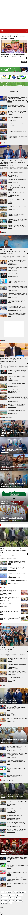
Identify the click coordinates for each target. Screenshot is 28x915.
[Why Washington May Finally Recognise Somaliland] (3, 660)
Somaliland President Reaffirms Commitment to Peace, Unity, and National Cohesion (16, 119)
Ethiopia (2, 546)
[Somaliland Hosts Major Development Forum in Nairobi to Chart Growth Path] (24, 605)
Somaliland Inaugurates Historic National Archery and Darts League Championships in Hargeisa (17, 872)
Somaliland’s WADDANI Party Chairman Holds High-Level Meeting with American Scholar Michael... (17, 679)
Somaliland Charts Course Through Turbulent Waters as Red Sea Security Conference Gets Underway (14, 93)
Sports (8, 880)
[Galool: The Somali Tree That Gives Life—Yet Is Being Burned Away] (3, 208)
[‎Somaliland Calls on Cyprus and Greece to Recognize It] (3, 125)
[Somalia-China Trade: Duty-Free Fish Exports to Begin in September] (3, 301)
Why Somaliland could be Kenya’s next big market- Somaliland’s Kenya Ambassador (10, 617)
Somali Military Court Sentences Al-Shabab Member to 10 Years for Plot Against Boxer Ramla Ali (17, 858)
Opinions (2, 114)
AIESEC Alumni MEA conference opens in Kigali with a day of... (14, 648)
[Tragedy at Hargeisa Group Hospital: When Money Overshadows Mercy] (3, 391)
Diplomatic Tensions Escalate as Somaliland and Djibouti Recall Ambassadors (17, 774)
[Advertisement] (14, 15)
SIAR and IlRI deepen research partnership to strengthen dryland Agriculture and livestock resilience (17, 810)
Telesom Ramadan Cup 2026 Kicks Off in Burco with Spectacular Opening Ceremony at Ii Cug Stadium (17, 865)
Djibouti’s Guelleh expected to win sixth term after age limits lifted (13, 740)
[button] (2, 31)
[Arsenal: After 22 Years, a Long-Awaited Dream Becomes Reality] (14, 846)
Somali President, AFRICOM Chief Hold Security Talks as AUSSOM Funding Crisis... (18, 672)
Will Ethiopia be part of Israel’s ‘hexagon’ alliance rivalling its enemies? (17, 581)
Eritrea (3, 702)
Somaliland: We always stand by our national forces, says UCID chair (13, 55)
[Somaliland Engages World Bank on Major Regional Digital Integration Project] (3, 831)
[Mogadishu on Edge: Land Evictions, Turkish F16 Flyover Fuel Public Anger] (3, 107)
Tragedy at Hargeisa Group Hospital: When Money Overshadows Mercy (17, 390)
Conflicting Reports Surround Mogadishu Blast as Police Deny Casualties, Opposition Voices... (18, 294)
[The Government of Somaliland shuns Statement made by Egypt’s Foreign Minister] (3, 879)
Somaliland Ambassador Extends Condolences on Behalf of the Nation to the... (9, 611)
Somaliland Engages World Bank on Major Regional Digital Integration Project (16, 830)
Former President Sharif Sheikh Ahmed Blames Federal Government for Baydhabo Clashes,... (17, 287)
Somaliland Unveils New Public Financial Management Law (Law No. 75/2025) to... (17, 220)
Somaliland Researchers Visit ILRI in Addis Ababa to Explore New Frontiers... (17, 562)
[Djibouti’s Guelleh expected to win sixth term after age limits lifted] (14, 735)
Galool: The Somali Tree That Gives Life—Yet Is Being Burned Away (17, 207)
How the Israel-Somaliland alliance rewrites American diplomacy (16, 411)
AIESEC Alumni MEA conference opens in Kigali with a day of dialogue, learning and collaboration (13, 432)
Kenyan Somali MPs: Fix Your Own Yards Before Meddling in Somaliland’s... (9, 598)
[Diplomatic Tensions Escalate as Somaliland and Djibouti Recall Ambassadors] (3, 775)
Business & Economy (11, 310)
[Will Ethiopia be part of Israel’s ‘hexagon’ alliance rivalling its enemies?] (3, 582)
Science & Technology (11, 812)
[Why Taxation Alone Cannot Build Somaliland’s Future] (14, 496)
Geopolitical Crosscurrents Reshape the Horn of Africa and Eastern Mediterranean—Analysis (17, 113)
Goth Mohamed (4, 57)
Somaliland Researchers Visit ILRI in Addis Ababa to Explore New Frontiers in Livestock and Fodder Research (17, 803)
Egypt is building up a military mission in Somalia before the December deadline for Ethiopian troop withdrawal (17, 707)
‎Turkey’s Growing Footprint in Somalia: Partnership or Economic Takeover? (17, 274)
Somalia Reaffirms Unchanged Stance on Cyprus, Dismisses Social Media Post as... (17, 268)
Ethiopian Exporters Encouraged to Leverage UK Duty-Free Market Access (16, 568)
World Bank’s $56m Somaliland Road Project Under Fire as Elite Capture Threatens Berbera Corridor (13, 466)
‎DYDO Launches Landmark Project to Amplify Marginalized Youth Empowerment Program (16, 194)
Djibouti (3, 742)
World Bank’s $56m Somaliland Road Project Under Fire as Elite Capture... (16, 405)
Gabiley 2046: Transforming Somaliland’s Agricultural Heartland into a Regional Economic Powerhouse (16, 824)
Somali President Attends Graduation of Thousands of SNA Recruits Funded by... (17, 314)
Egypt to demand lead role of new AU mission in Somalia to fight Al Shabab (12, 699)
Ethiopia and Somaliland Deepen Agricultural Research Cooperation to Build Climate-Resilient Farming (17, 817)
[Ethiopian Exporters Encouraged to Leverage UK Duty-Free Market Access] (3, 569)
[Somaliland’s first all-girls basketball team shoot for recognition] (3, 885)
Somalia (2, 108)
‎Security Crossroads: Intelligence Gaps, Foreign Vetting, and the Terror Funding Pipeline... (17, 201)
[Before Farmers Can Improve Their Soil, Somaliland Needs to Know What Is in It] (3, 214)
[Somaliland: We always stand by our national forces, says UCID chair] (14, 46)
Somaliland (3, 52)
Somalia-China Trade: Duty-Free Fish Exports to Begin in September (16, 300)
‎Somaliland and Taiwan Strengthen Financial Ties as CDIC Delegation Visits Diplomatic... (17, 187)
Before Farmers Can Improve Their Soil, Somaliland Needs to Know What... (17, 213)
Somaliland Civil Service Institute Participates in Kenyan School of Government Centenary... (8, 592)
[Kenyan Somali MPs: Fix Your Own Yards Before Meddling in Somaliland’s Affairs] (24, 599)
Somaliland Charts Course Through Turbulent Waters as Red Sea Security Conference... (12, 162)
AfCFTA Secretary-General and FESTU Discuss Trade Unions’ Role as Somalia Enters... (17, 308)
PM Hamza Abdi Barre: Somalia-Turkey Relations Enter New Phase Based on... (17, 280)
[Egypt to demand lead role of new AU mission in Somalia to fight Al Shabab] (14, 696)
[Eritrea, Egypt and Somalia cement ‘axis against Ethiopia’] (3, 714)
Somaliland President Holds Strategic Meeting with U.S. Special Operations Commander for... (17, 666)
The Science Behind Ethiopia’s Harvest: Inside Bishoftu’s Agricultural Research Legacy (13, 550)
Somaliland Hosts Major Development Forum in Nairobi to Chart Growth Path (9, 604)
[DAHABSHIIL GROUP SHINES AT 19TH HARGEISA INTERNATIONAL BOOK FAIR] (14, 513)
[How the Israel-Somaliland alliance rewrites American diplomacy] (3, 412)
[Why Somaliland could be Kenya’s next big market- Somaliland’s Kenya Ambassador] (24, 618)
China (9, 302)
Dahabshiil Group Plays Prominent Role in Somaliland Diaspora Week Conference (13, 484)
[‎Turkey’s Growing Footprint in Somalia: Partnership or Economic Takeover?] (3, 275)
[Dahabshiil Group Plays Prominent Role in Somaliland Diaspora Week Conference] (14, 479)
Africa (2, 139)
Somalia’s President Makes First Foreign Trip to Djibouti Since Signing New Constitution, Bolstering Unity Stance (16, 748)
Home (2, 34)
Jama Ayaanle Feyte (4, 363)
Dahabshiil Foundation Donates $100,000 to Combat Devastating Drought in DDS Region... (17, 575)
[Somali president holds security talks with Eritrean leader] (3, 720)
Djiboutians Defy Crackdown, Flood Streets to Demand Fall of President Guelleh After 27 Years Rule (17, 761)
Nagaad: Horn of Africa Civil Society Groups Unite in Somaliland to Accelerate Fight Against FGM (17, 754)
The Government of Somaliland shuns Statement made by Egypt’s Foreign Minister (17, 878)
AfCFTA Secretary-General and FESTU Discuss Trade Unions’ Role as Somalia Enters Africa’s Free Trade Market (13, 449)
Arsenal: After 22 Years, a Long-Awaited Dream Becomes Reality (12, 850)
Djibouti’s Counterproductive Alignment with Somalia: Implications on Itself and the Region (17, 768)
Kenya (2, 594)
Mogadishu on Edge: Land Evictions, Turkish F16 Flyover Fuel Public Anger (13, 250)
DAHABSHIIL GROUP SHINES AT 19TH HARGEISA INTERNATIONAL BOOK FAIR (12, 518)
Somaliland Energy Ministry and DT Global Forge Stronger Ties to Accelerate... (17, 226)
